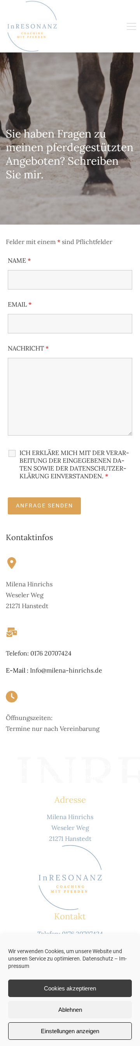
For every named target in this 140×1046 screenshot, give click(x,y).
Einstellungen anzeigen (70, 1031)
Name (19, 260)
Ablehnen (70, 1009)
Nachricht (28, 348)
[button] (131, 26)
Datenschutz (97, 958)
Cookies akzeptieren (70, 988)
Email (20, 304)
